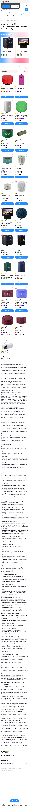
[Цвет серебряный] (3, 305)
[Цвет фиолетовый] (9, 91)
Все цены (7, 96)
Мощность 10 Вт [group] (16, 66)
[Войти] (26, 5)
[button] (27, 67)
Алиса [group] (9, 66)
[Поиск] (26, 9)
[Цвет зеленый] (4, 91)
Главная (3, 20)
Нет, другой (15, 6)
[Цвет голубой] (1, 172)
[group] (3, 15)
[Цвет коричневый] (6, 91)
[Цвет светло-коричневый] (6, 225)
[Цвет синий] (17, 91)
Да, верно (6, 6)
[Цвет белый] (15, 172)
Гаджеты (7, 20)
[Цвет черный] (20, 91)
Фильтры (15, 800)
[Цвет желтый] (3, 91)
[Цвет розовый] (7, 91)
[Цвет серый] (1, 118)
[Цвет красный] (1, 91)
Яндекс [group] (3, 66)
